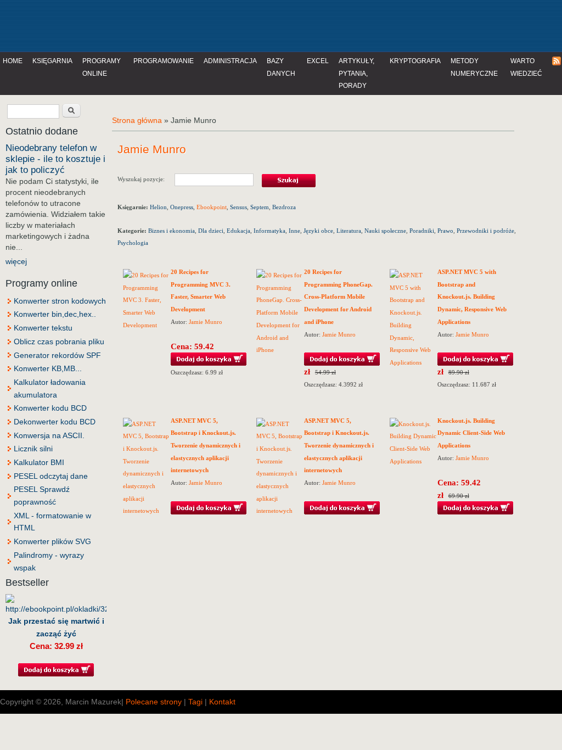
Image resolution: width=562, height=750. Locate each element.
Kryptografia (415, 61)
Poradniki (421, 230)
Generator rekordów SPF (57, 355)
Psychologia (132, 242)
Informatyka (269, 230)
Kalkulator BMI (39, 462)
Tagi (195, 701)
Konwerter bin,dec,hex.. (55, 314)
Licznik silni (33, 448)
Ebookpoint (211, 207)
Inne (294, 230)
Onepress (181, 207)
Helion (158, 207)
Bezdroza (284, 207)
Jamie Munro (205, 321)
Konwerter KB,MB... (48, 368)
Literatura (348, 230)
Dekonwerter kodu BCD (54, 421)
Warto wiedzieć (526, 67)
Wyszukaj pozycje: (146, 179)
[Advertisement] (227, 24)
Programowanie (163, 61)
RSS (557, 61)
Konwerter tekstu (43, 327)
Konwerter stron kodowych (60, 300)
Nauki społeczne (385, 230)
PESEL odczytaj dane (51, 476)
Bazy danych (281, 67)
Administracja (230, 61)
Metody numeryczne (474, 67)
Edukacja (238, 230)
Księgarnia (52, 61)
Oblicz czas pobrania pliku (59, 341)
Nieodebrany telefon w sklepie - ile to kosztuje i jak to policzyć (55, 159)
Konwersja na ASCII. (49, 435)
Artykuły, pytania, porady (356, 73)
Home (13, 61)
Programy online (101, 67)
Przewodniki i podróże (485, 230)
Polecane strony (154, 701)
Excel (318, 61)
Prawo (445, 230)
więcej (16, 261)
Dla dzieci (210, 230)
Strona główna (137, 120)
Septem (259, 207)
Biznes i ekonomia (171, 230)
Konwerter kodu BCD (50, 408)
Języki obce (318, 230)
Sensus (238, 207)
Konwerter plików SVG (52, 541)
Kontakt (222, 701)
